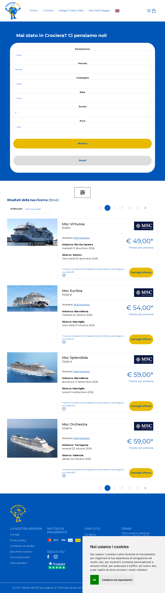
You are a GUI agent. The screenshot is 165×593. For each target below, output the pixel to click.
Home (34, 10)
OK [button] (94, 579)
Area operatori (18, 562)
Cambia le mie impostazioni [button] (117, 579)
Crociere (48, 10)
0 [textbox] (15, 112)
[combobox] (82, 55)
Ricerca (82, 143)
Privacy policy (18, 540)
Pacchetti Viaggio (99, 10)
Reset (82, 160)
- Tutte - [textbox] (19, 55)
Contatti (15, 534)
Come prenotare (20, 557)
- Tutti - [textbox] (18, 127)
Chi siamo (90, 534)
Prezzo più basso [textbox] (33, 209)
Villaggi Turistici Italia (71, 10)
